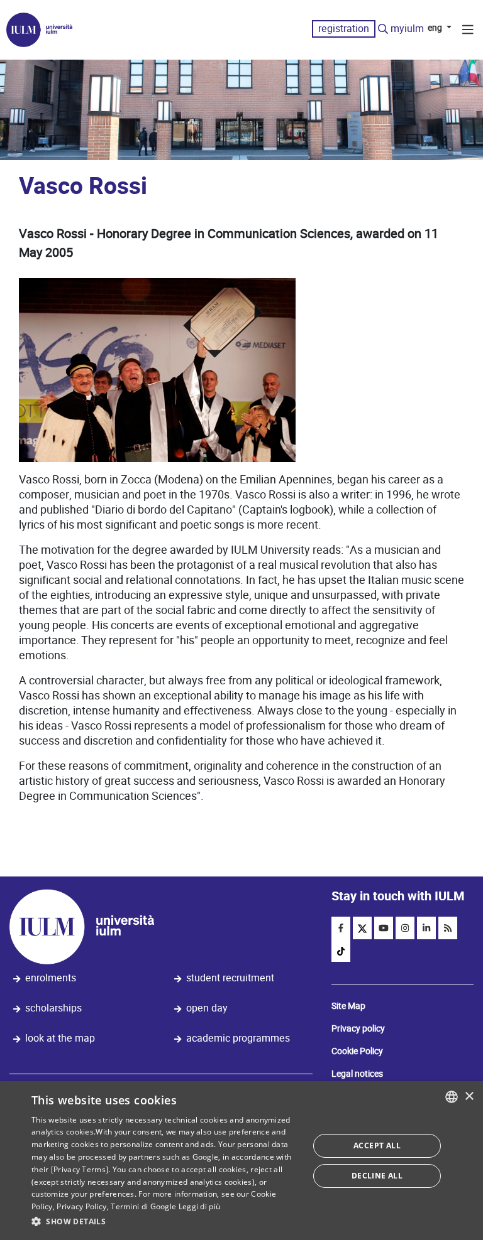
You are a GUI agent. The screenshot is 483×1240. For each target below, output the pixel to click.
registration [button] (343, 28)
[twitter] (362, 928)
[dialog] (241, 1160)
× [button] (469, 1096)
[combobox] (451, 1097)
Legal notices (357, 1073)
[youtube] (383, 928)
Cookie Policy (357, 1051)
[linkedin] (426, 928)
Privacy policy (358, 1028)
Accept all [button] (377, 1145)
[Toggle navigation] (467, 31)
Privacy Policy (81, 1206)
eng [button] (436, 27)
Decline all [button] (377, 1175)
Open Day (207, 1008)
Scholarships (53, 1008)
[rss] (447, 928)
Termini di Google (143, 1206)
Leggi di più (200, 1206)
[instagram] (405, 928)
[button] (166, 1222)
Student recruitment (230, 978)
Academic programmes (238, 1038)
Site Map (348, 1006)
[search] (383, 29)
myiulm (407, 28)
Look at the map (60, 1038)
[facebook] (340, 928)
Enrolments (50, 978)
